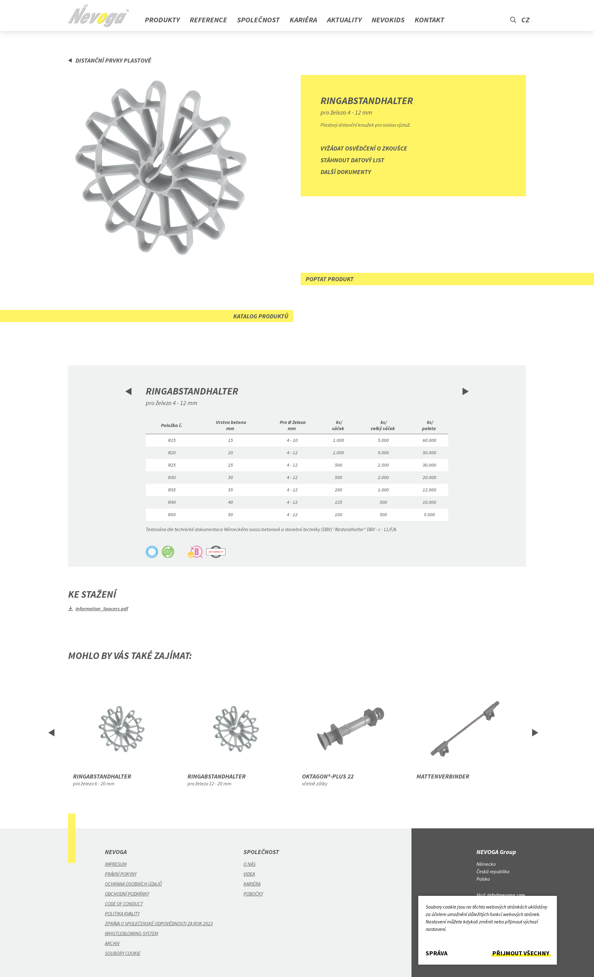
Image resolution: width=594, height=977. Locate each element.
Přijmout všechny (520, 953)
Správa (436, 953)
